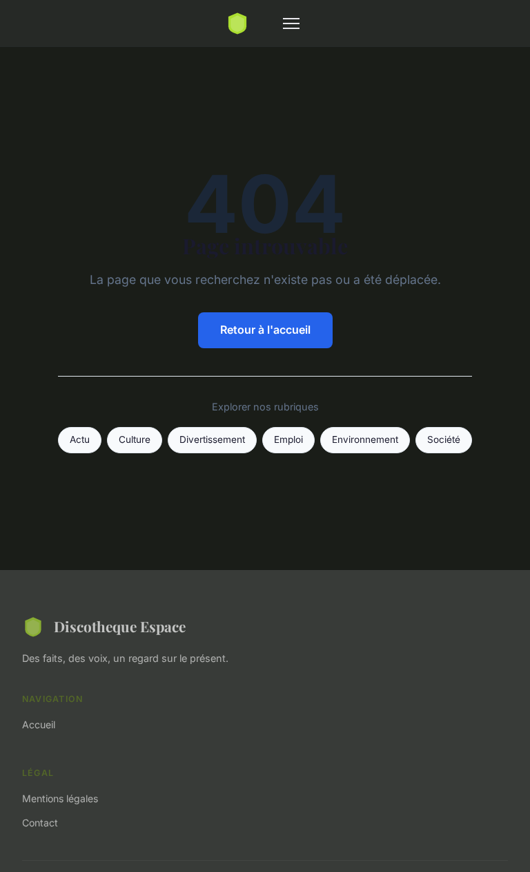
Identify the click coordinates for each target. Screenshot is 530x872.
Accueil (38, 724)
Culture (134, 439)
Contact (40, 822)
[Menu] (291, 23)
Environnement (365, 439)
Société (443, 439)
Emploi (288, 439)
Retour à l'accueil (265, 330)
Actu (80, 439)
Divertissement (212, 439)
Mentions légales (60, 798)
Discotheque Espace (120, 626)
